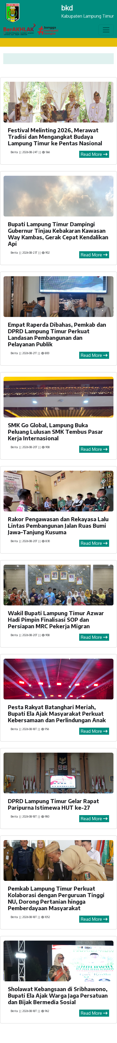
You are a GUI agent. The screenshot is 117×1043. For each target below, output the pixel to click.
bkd (67, 7)
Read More (92, 154)
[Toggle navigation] (106, 29)
